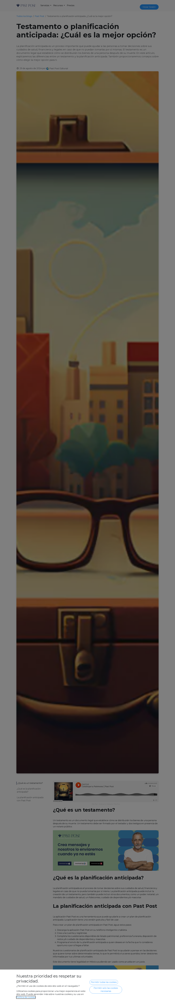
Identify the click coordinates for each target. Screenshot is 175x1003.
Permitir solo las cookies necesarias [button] (106, 989)
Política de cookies (25, 997)
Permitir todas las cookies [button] (104, 982)
